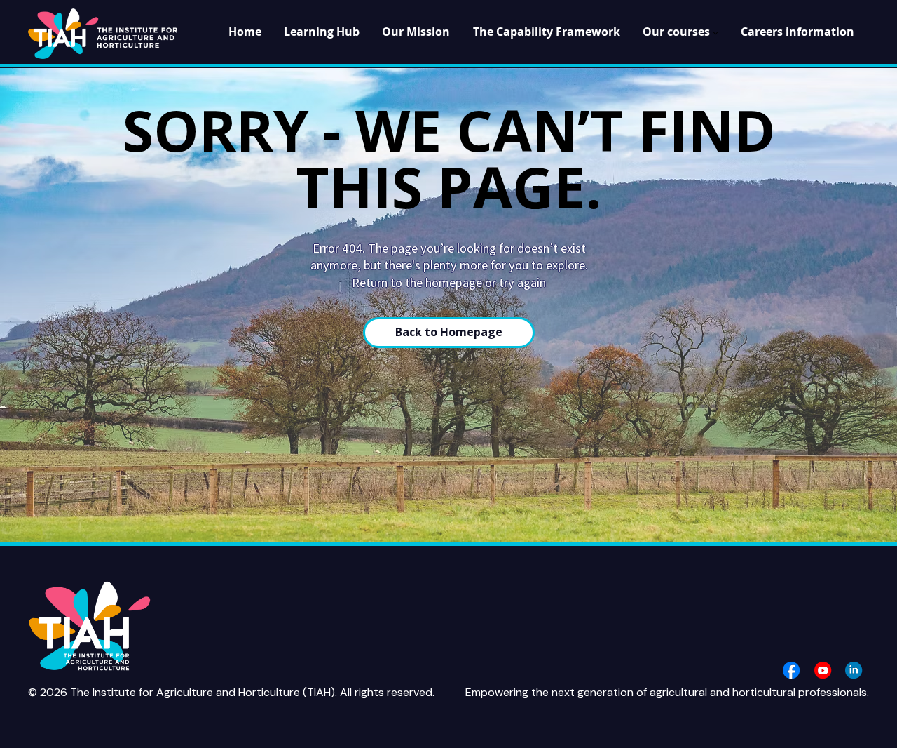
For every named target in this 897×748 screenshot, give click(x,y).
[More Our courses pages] (715, 33)
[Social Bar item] (791, 670)
